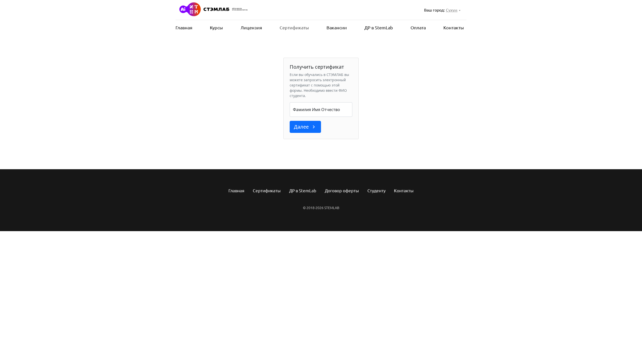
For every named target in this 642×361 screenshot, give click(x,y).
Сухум (451, 10)
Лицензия (251, 27)
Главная (184, 27)
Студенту (376, 190)
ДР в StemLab (378, 27)
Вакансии (337, 27)
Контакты (453, 27)
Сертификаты (294, 27)
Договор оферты (342, 190)
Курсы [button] (216, 27)
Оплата (418, 27)
